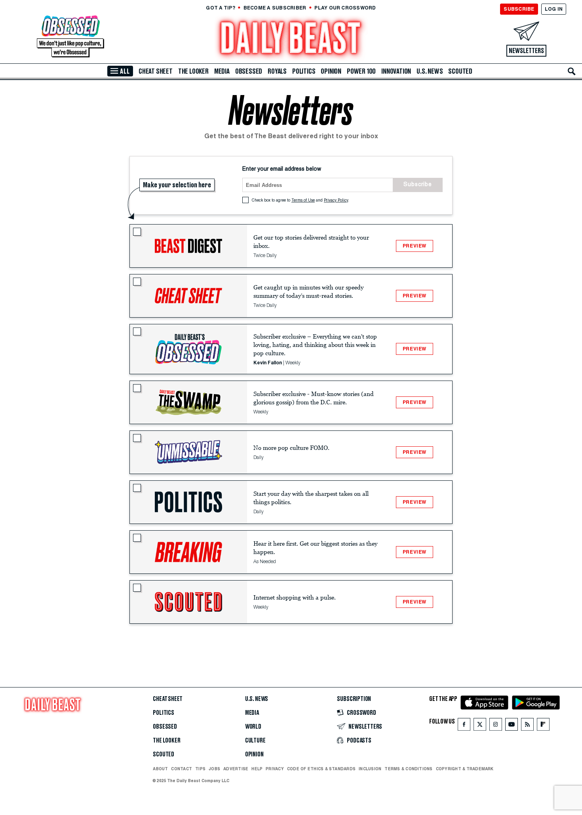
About (160, 768)
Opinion (331, 71)
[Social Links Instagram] (495, 726)
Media (222, 71)
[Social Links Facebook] (464, 726)
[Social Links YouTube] (511, 726)
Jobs (214, 768)
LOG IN (554, 9)
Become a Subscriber (274, 8)
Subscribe (417, 185)
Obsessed (248, 71)
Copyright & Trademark (465, 768)
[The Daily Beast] (291, 39)
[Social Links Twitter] (480, 726)
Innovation (396, 71)
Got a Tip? (220, 8)
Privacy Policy (336, 201)
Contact (181, 768)
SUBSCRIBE (519, 9)
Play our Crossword (345, 8)
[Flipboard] (543, 726)
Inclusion (370, 768)
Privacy (275, 768)
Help (256, 768)
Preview (414, 246)
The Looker (193, 71)
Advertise (235, 768)
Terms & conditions (408, 768)
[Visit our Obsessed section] (70, 37)
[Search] (572, 71)
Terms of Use (303, 201)
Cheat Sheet (156, 71)
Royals (277, 71)
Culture (255, 740)
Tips (200, 768)
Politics (303, 71)
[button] (188, 246)
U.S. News (430, 71)
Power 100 (361, 71)
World (253, 727)
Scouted (460, 71)
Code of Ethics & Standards (321, 768)
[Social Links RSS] (527, 726)
